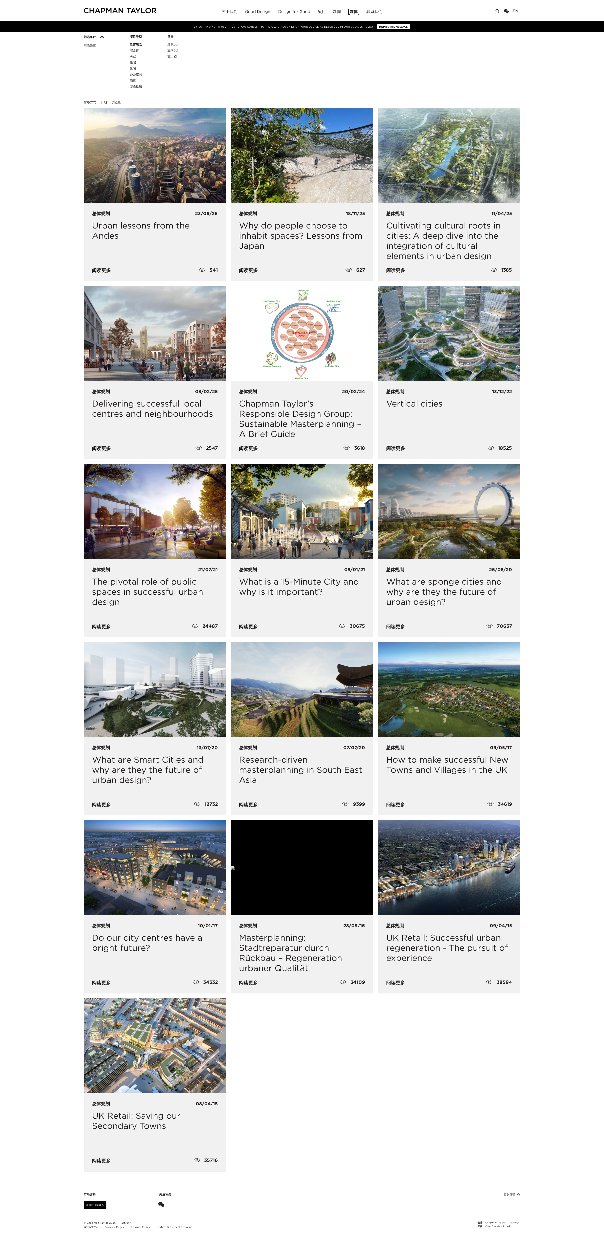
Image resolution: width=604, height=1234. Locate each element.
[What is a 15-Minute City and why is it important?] (302, 511)
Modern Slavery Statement (174, 1227)
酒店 (133, 80)
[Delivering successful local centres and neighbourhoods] (155, 333)
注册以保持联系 (95, 1205)
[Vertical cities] (449, 333)
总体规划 (136, 44)
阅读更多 (101, 270)
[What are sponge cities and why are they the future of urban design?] (449, 511)
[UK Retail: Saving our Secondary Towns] (155, 1045)
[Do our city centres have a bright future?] (155, 867)
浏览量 (116, 102)
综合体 (134, 50)
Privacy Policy (141, 1227)
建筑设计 (174, 44)
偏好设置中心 (91, 1227)
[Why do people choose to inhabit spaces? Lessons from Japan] (302, 155)
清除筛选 (90, 45)
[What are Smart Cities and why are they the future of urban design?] (155, 689)
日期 (104, 102)
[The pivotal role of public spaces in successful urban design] (155, 511)
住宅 (133, 62)
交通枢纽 (136, 86)
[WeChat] (507, 11)
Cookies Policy (362, 26)
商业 (133, 56)
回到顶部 (510, 1194)
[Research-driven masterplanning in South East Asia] (302, 689)
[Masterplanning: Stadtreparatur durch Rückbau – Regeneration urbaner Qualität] (302, 867)
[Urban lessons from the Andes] (155, 155)
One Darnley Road (497, 1226)
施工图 (172, 56)
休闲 (133, 68)
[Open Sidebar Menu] (522, 11)
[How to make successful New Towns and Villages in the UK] (449, 689)
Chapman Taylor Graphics (502, 1222)
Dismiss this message (393, 26)
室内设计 (174, 50)
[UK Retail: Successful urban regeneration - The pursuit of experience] (449, 867)
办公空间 (136, 74)
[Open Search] (497, 12)
